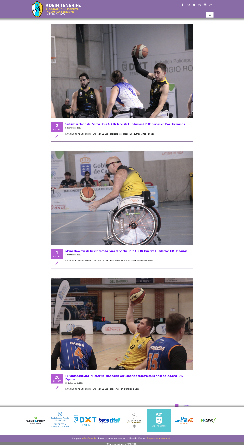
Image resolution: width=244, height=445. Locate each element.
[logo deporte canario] (159, 410)
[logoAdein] (37, 2)
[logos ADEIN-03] (184, 410)
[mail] (188, 5)
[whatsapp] (199, 5)
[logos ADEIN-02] (110, 410)
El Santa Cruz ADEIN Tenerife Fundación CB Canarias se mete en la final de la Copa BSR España (124, 377)
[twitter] (194, 5)
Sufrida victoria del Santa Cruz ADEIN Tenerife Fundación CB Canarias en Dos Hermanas (125, 124)
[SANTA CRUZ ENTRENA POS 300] (208, 410)
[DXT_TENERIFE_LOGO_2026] (85, 415)
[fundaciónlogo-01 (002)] (134, 413)
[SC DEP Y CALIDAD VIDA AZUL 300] (60, 410)
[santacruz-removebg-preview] (35, 416)
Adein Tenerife (89, 438)
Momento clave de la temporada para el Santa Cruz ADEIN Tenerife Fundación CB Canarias (126, 251)
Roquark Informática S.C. (159, 438)
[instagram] (205, 5)
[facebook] (182, 5)
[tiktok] (210, 5)
